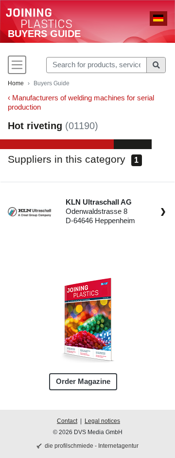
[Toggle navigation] (17, 65)
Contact (67, 421)
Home (16, 83)
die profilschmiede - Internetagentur (92, 445)
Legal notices (102, 421)
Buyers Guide (44, 33)
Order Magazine (83, 381)
